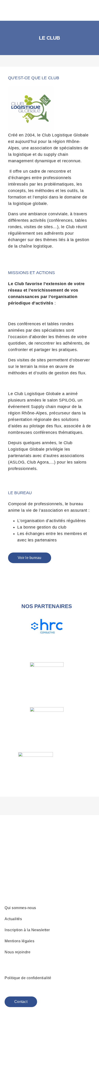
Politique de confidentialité (28, 978)
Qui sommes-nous (20, 908)
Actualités (13, 919)
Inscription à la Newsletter (27, 930)
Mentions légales (19, 941)
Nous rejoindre (17, 952)
